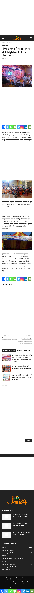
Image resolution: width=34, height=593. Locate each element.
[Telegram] (18, 127)
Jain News (9, 42)
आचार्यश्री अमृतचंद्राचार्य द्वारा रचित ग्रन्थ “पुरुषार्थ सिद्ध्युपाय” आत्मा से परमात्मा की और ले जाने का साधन (24, 341)
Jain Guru (23, 578)
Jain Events (17, 578)
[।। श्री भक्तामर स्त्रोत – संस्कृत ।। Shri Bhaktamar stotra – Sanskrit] (6, 517)
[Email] (29, 127)
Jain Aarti (7, 582)
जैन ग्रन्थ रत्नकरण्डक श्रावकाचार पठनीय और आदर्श (9, 339)
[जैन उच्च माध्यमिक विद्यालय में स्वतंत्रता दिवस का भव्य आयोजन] (6, 368)
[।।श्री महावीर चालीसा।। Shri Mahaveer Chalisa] (6, 526)
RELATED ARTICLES (9, 350)
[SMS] (14, 127)
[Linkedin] (25, 127)
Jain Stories (19, 580)
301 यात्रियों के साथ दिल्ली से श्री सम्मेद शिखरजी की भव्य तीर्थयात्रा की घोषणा (22, 377)
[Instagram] (22, 127)
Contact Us (22, 584)
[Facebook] (3, 127)
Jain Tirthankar (13, 584)
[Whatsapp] (11, 127)
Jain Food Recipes (9, 580)
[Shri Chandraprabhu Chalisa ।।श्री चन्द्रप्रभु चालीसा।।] (6, 535)
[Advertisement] (17, 18)
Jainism (25, 580)
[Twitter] (7, 127)
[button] (3, 38)
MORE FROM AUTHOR (23, 350)
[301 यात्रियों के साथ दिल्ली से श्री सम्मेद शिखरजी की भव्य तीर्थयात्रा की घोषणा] (6, 377)
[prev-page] (3, 384)
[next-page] (6, 384)
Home (3, 42)
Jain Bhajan (9, 578)
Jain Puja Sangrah (23, 582)
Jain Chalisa (14, 582)
